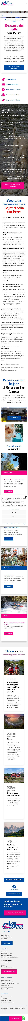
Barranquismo (8, 472)
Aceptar (14, 512)
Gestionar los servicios (13, 509)
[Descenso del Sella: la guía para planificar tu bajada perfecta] (14, 667)
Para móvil (4, 938)
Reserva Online (5, 985)
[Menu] (25, 3)
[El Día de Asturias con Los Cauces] (14, 829)
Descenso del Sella (5, 980)
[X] (1, 931)
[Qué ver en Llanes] (14, 721)
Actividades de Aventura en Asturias (10, 983)
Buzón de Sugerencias (6, 937)
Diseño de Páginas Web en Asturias (17, 1008)
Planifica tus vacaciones (7, 987)
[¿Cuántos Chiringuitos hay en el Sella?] (14, 775)
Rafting (6, 615)
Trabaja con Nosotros (6, 988)
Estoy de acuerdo (14, 417)
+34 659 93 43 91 (5, 962)
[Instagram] (6, 931)
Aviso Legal (23, 523)
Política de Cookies (6, 523)
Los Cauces (9, 677)
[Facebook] (4, 931)
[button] (25, 496)
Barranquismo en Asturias (7, 982)
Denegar (14, 516)
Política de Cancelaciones (7, 1002)
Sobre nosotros (4, 935)
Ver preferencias (14, 520)
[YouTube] (8, 931)
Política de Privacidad (15, 523)
